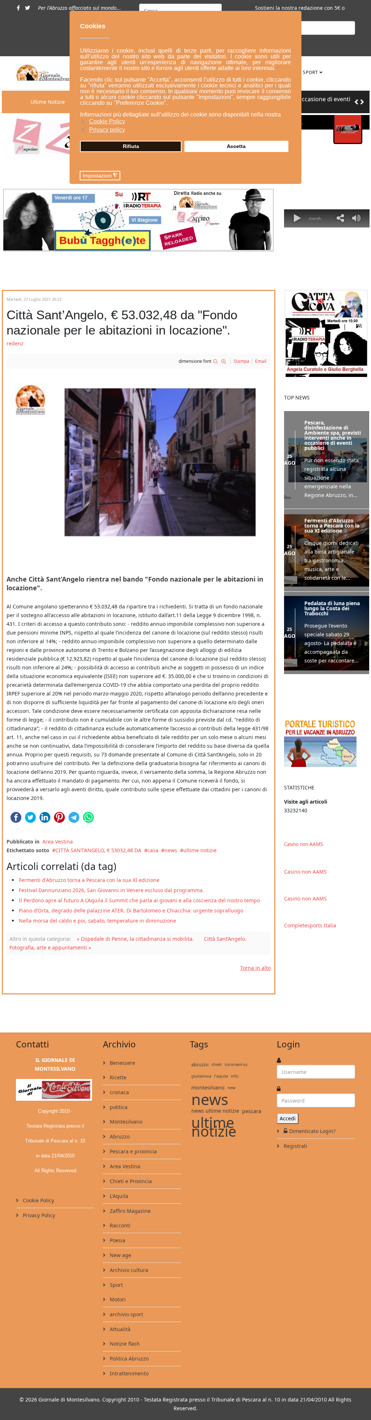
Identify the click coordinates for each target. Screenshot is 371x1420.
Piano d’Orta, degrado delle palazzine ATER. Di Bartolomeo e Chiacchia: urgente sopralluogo (131, 910)
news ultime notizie (215, 1110)
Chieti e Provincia (130, 1181)
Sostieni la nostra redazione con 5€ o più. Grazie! (300, 12)
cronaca (118, 1092)
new (231, 1087)
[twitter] (27, 7)
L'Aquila (118, 1196)
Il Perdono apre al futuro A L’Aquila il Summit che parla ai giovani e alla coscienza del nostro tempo (139, 900)
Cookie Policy (37, 1200)
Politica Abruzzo (128, 1358)
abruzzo (200, 1064)
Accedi (288, 1118)
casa (152, 850)
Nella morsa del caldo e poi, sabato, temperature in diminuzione (97, 920)
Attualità (119, 1329)
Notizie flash (124, 1343)
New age (119, 1255)
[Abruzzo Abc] (327, 742)
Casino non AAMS (303, 844)
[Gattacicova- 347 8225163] (327, 333)
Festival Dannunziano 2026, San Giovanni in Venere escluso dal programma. (111, 890)
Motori (117, 1299)
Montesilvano (125, 1121)
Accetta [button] (236, 146)
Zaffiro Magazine (129, 1210)
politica (118, 1107)
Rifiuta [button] (131, 146)
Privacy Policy (38, 1215)
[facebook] (18, 7)
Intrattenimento (128, 1373)
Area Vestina (57, 841)
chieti (217, 1064)
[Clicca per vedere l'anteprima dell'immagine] (139, 467)
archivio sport (125, 1314)
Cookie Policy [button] (107, 121)
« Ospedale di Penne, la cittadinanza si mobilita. (135, 938)
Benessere (121, 1062)
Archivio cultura (128, 1270)
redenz (15, 343)
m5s (234, 1076)
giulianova (201, 1076)
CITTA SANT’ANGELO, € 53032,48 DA (98, 850)
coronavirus (236, 1064)
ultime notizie (200, 850)
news (170, 850)
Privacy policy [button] (107, 130)
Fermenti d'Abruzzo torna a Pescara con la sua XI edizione (89, 880)
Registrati (294, 1145)
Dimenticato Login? (312, 1131)
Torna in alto (255, 967)
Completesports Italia (310, 925)
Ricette (117, 1077)
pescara (251, 1111)
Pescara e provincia (132, 1151)
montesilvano (208, 1087)
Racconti (119, 1225)
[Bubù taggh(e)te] (138, 220)
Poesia (116, 1240)
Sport (310, 72)
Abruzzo (119, 1136)
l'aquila (221, 1076)
